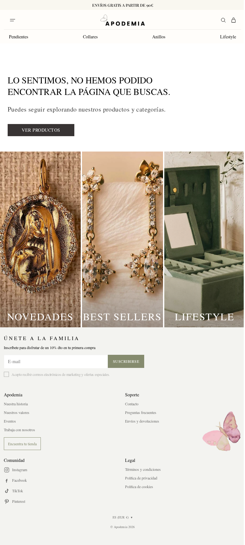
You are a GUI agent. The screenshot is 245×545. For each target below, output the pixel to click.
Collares (90, 37)
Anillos (158, 37)
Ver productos (41, 130)
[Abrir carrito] (233, 20)
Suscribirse (126, 361)
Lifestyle (228, 37)
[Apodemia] (122, 20)
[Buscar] (223, 20)
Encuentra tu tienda (22, 443)
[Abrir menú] (12, 20)
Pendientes (18, 37)
